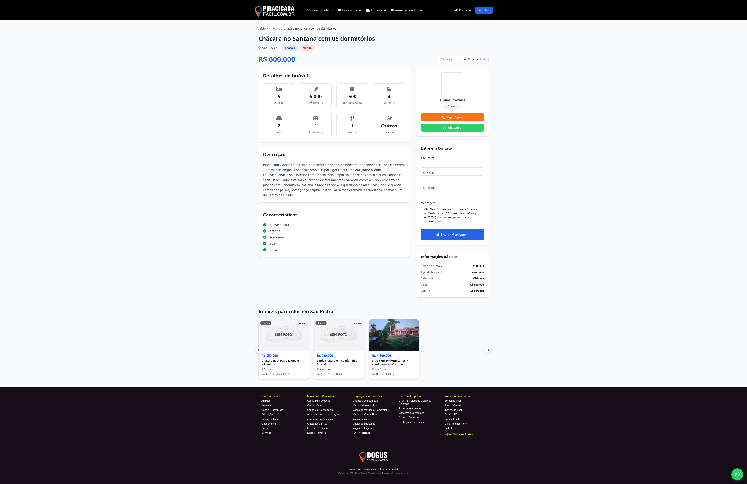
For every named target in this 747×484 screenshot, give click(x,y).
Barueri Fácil (452, 419)
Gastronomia (268, 423)
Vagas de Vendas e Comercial (370, 409)
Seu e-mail (428, 172)
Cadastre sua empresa (411, 413)
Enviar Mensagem (455, 234)
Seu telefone (429, 188)
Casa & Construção (272, 409)
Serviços (266, 432)
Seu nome (427, 157)
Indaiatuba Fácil (453, 409)
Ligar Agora (455, 117)
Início (262, 28)
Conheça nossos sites (411, 422)
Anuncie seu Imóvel (410, 408)
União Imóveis (452, 100)
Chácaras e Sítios (317, 423)
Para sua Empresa (410, 396)
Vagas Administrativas (365, 405)
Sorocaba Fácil (453, 400)
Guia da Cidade (270, 396)
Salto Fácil (451, 428)
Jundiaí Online (453, 405)
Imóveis (275, 28)
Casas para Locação (318, 400)
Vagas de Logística (363, 428)
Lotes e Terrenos (316, 432)
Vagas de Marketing (364, 423)
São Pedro (269, 48)
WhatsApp (454, 127)
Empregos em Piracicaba (368, 396)
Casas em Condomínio (320, 409)
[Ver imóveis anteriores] (258, 349)
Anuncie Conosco (409, 417)
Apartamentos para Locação (323, 414)
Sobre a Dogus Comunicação (362, 469)
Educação (267, 414)
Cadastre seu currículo (365, 400)
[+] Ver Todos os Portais (459, 434)
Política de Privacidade (388, 469)
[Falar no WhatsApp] (737, 474)
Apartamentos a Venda (320, 419)
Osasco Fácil (452, 414)
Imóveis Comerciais (318, 428)
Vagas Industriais (362, 419)
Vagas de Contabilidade (366, 414)
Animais (266, 400)
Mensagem (428, 203)
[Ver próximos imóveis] (488, 349)
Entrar (486, 10)
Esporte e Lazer (270, 419)
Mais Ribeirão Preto (456, 423)
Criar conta (466, 10)
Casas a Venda (315, 405)
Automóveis (268, 405)
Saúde (265, 428)
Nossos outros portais (458, 396)
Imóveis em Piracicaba (321, 396)
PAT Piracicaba (361, 432)
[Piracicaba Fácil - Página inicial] (274, 10)
